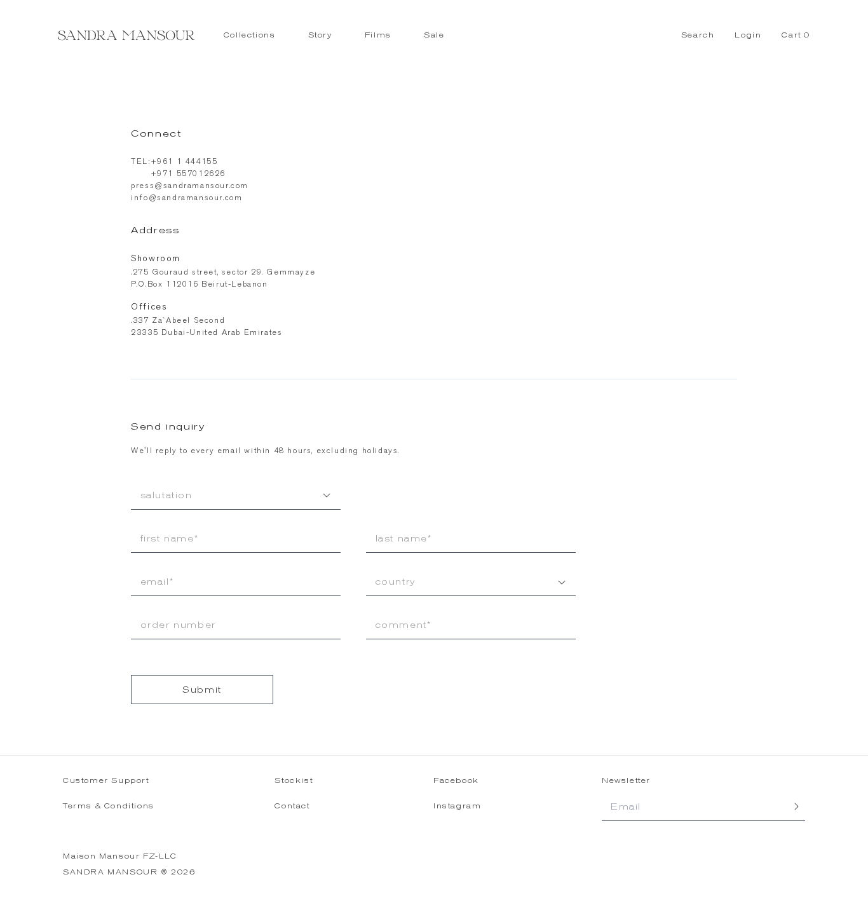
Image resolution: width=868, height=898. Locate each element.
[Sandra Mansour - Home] (126, 35)
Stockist (294, 781)
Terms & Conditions (108, 806)
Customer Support (106, 781)
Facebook (456, 781)
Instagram (457, 806)
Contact (292, 806)
